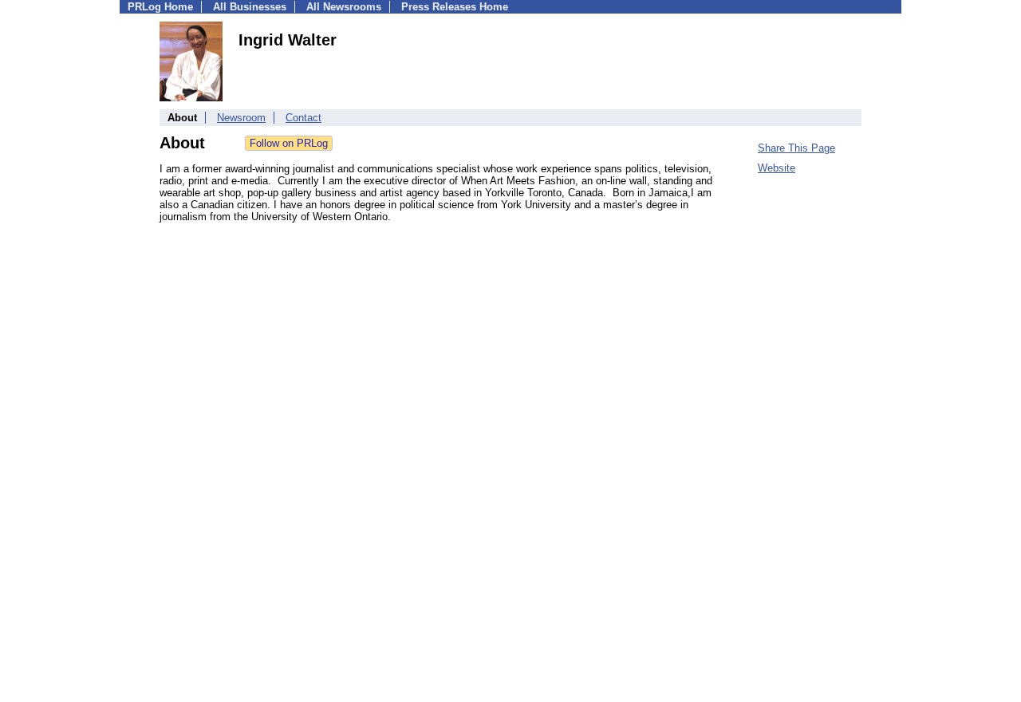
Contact (303, 118)
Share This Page (796, 148)
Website (776, 168)
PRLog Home (160, 7)
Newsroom (241, 118)
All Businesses (249, 7)
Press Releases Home (454, 7)
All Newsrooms (343, 7)
